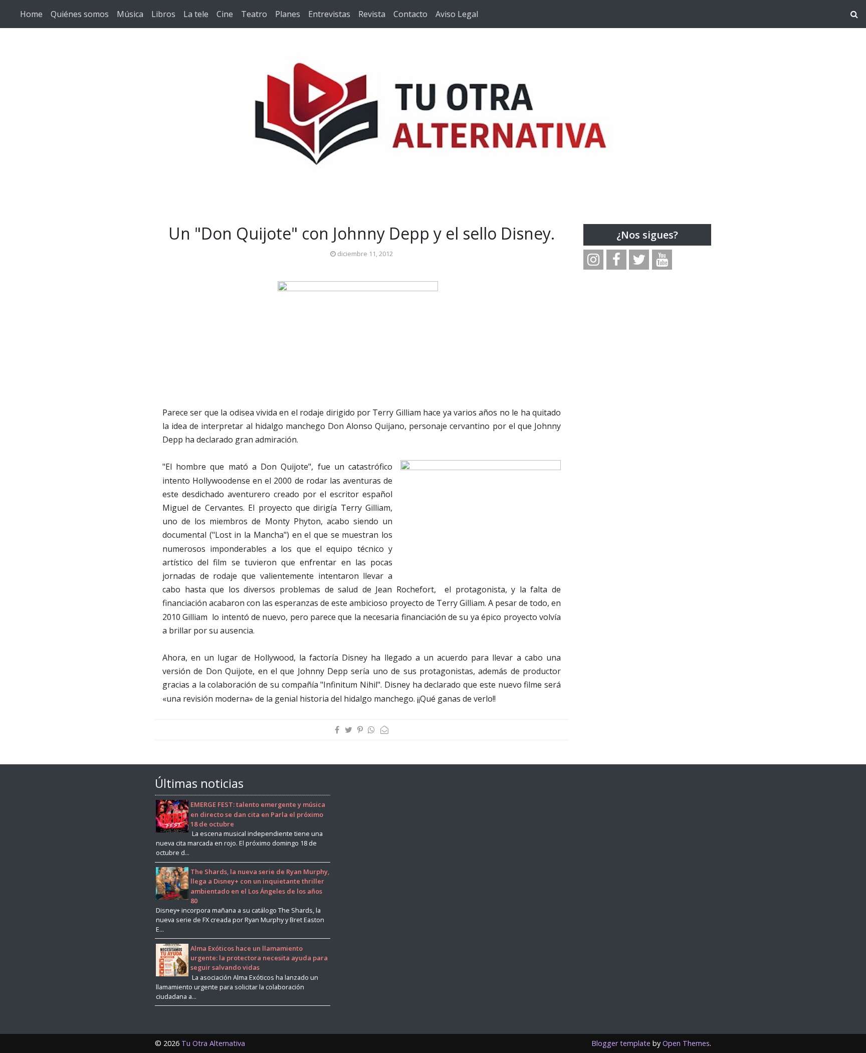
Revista (371, 14)
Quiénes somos (80, 14)
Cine (224, 14)
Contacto (410, 14)
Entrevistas (329, 14)
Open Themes (686, 1043)
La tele (195, 14)
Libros (163, 14)
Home (31, 14)
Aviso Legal (457, 14)
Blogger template (621, 1043)
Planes (287, 14)
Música (130, 14)
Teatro (254, 14)
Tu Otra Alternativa (213, 1043)
